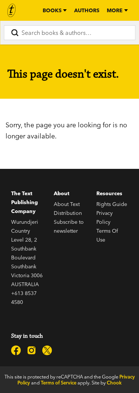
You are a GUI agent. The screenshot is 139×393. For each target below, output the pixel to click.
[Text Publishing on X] (47, 350)
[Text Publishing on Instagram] (31, 350)
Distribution (68, 213)
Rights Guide (111, 204)
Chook (114, 383)
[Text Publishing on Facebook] (16, 350)
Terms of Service (58, 383)
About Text (67, 204)
